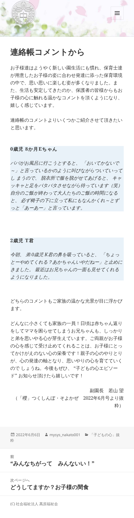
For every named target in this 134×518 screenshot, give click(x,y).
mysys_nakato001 (65, 434)
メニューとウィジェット (117, 19)
